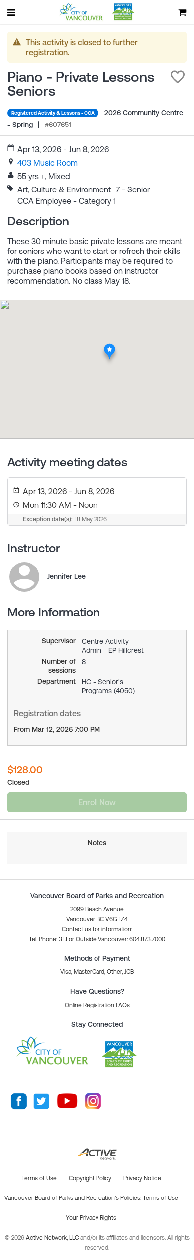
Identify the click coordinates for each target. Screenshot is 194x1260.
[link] (47, 162)
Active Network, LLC (53, 1237)
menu (12, 12)
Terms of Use (160, 1198)
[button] (178, 77)
